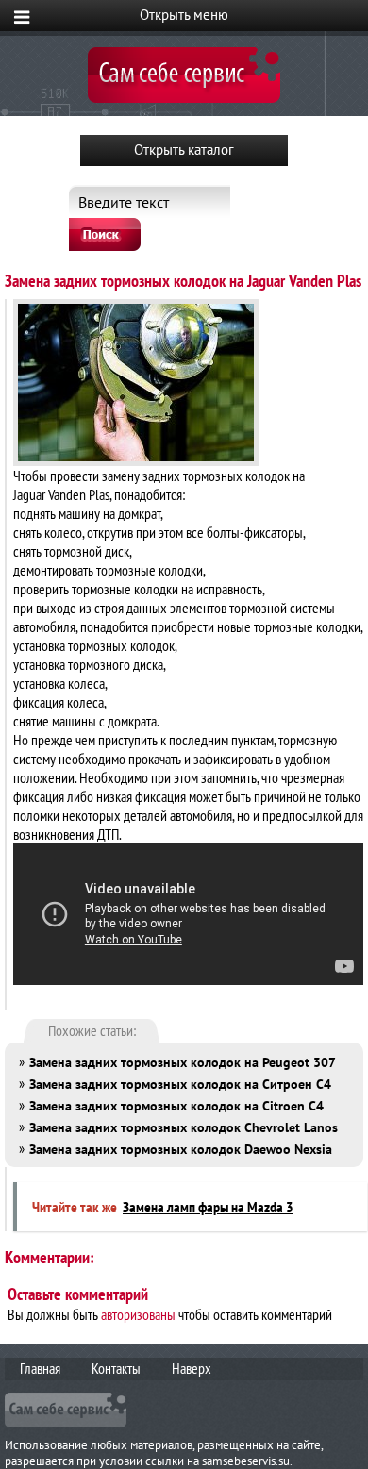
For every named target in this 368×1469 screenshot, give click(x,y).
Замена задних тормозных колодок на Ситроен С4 (180, 1084)
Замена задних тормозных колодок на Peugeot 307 (182, 1062)
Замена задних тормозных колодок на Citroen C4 (176, 1105)
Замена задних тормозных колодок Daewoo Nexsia (180, 1149)
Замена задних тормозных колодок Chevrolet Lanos (183, 1127)
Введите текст (123, 201)
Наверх (191, 1368)
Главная (40, 1368)
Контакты (116, 1368)
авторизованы (138, 1314)
